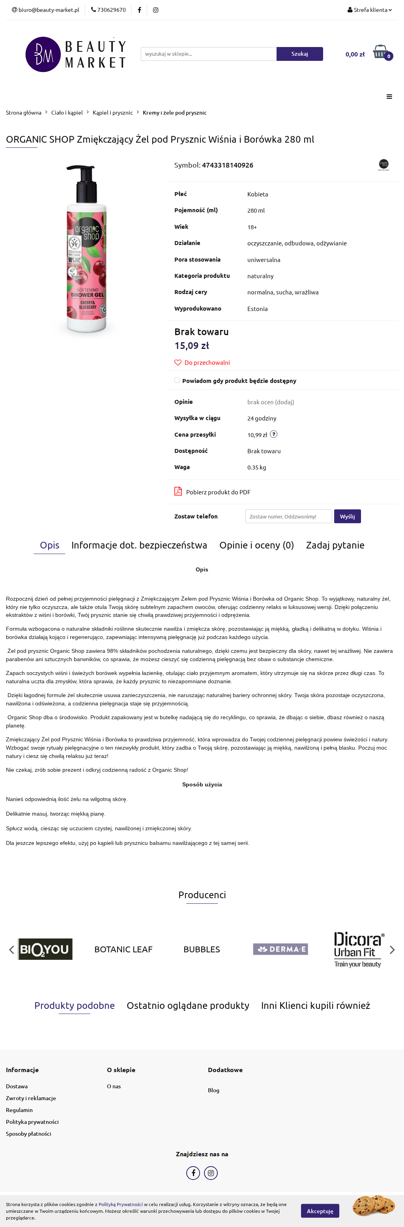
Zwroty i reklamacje (31, 1098)
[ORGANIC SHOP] (383, 163)
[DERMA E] (280, 949)
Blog (213, 1090)
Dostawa (17, 1086)
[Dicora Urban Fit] (359, 949)
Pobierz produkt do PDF (218, 492)
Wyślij (347, 516)
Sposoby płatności (28, 1133)
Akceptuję (320, 1211)
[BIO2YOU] (45, 949)
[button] (22, 1069)
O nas (114, 1086)
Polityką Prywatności (121, 1204)
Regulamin (19, 1110)
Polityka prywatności (32, 1121)
